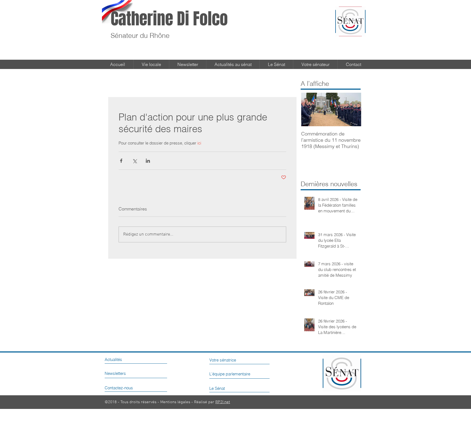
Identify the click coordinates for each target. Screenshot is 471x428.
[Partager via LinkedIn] (147, 160)
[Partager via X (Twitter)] (134, 160)
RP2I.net (222, 402)
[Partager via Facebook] (121, 160)
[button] (276, 64)
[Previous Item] (309, 109)
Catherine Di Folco (169, 19)
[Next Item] (352, 109)
